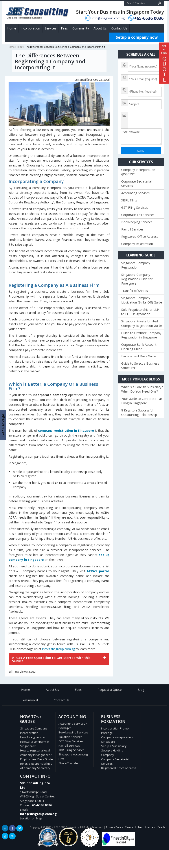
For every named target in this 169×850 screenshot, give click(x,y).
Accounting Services (135, 193)
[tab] (59, 659)
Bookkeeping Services (136, 222)
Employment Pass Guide (138, 356)
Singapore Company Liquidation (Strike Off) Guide (141, 300)
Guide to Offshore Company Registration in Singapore (141, 335)
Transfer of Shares (134, 291)
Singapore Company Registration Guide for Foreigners (136, 278)
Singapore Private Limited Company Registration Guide (141, 323)
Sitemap (150, 827)
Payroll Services (132, 229)
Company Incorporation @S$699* (138, 172)
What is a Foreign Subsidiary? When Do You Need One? (142, 389)
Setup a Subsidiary (114, 746)
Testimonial (29, 700)
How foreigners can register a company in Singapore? (34, 741)
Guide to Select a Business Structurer (140, 365)
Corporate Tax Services (137, 215)
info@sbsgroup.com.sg (108, 18)
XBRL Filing (129, 200)
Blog (19, 47)
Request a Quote (109, 689)
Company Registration (137, 244)
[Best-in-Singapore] (90, 846)
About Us (100, 28)
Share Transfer (69, 763)
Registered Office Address (139, 236)
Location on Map (31, 818)
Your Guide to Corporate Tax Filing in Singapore (141, 401)
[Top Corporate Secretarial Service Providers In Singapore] (48, 847)
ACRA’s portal (98, 571)
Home (11, 28)
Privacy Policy (114, 827)
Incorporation (30, 28)
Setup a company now (137, 37)
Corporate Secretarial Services (136, 183)
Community (80, 28)
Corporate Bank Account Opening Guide (138, 346)
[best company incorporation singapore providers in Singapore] (118, 845)
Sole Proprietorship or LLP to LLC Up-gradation (140, 311)
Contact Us (119, 28)
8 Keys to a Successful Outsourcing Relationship (139, 412)
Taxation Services (70, 737)
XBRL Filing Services (71, 750)
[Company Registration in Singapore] (68, 845)
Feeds (161, 827)
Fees (64, 28)
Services (50, 28)
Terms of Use (133, 827)
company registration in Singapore (66, 430)
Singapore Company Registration (135, 265)
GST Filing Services (134, 207)
